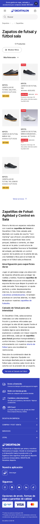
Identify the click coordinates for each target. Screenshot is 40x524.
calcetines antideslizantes (13, 295)
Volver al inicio (18, 199)
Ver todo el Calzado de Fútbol (16, 371)
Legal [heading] (4, 444)
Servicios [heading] (6, 438)
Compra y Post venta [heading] (11, 432)
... (12, 23)
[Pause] (36, 3)
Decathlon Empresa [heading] (10, 425)
